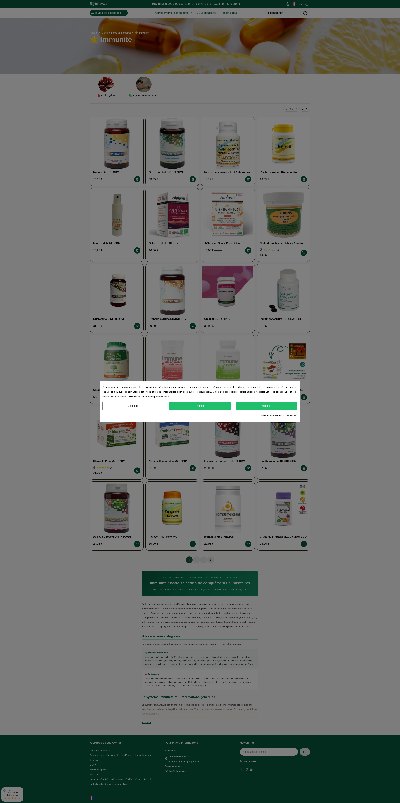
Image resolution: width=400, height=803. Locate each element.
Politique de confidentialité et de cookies (278, 415)
